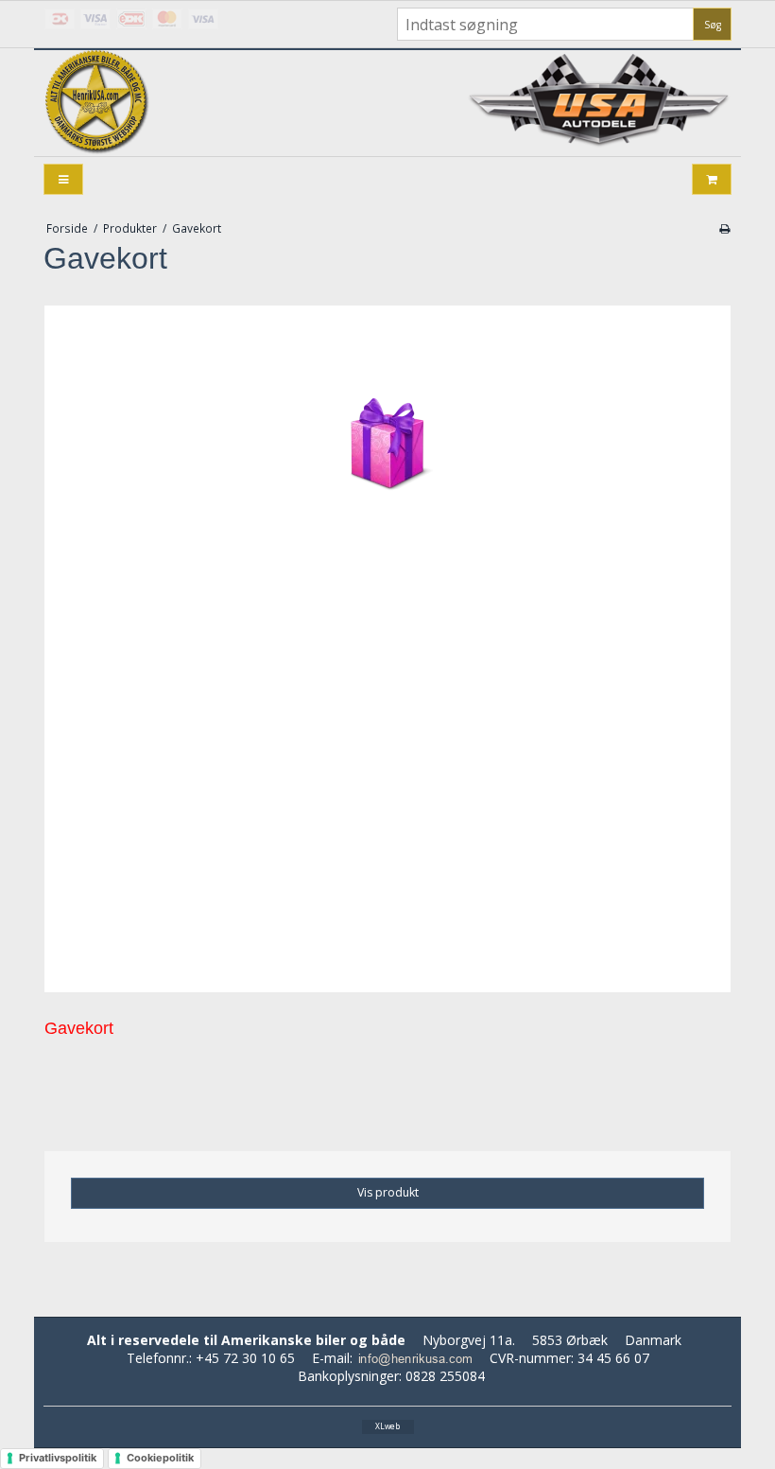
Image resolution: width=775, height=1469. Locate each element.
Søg (712, 24)
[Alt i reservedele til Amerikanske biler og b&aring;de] (100, 104)
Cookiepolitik (160, 1457)
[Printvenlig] (724, 228)
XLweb (387, 1426)
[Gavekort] (387, 649)
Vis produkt (388, 1192)
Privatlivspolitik (57, 1457)
